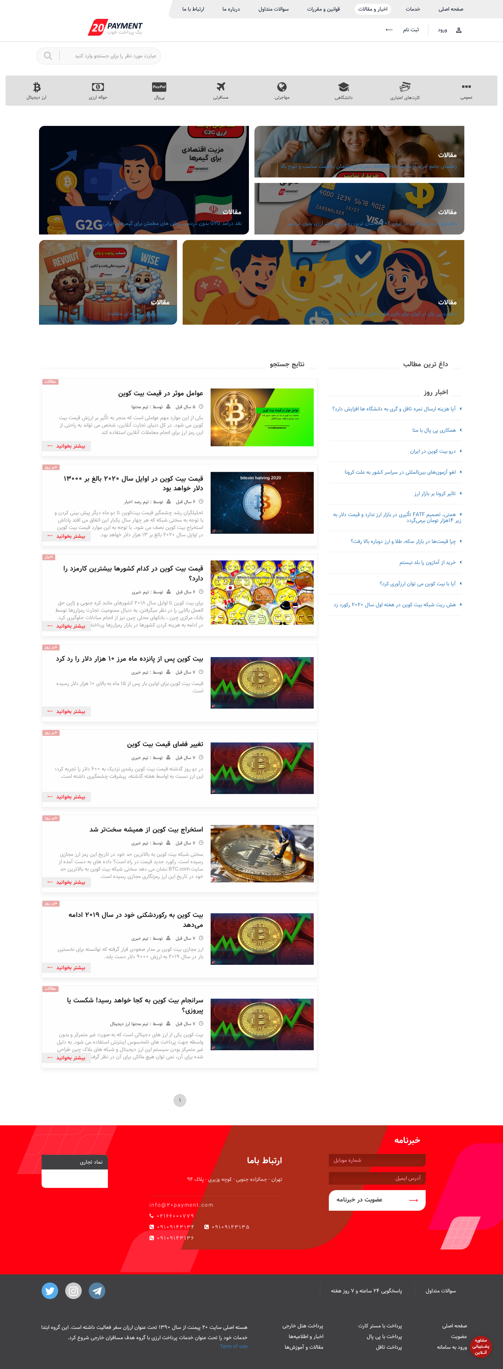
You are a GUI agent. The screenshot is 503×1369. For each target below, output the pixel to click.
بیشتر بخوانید (70, 446)
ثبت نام (410, 29)
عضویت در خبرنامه (360, 1200)
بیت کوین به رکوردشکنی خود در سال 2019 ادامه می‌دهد (135, 919)
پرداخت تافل (389, 1347)
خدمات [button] (413, 9)
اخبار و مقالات (372, 9)
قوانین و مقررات (323, 9)
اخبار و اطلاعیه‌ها (306, 1336)
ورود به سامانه (452, 1347)
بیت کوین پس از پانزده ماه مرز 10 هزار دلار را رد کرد (129, 658)
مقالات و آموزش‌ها (304, 1347)
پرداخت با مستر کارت (380, 1326)
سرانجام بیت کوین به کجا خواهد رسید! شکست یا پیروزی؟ (135, 1005)
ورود (442, 29)
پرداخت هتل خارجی (302, 1326)
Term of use (233, 1346)
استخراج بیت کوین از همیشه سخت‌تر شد (146, 829)
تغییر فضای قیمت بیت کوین (165, 744)
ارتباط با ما (193, 9)
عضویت (459, 1336)
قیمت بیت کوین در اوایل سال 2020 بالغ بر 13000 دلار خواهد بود (133, 483)
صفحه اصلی (451, 9)
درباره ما (231, 9)
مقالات (447, 155)
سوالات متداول (273, 9)
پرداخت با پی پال (384, 1336)
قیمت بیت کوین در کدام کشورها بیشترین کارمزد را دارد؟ (133, 573)
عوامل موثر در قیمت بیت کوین (160, 393)
